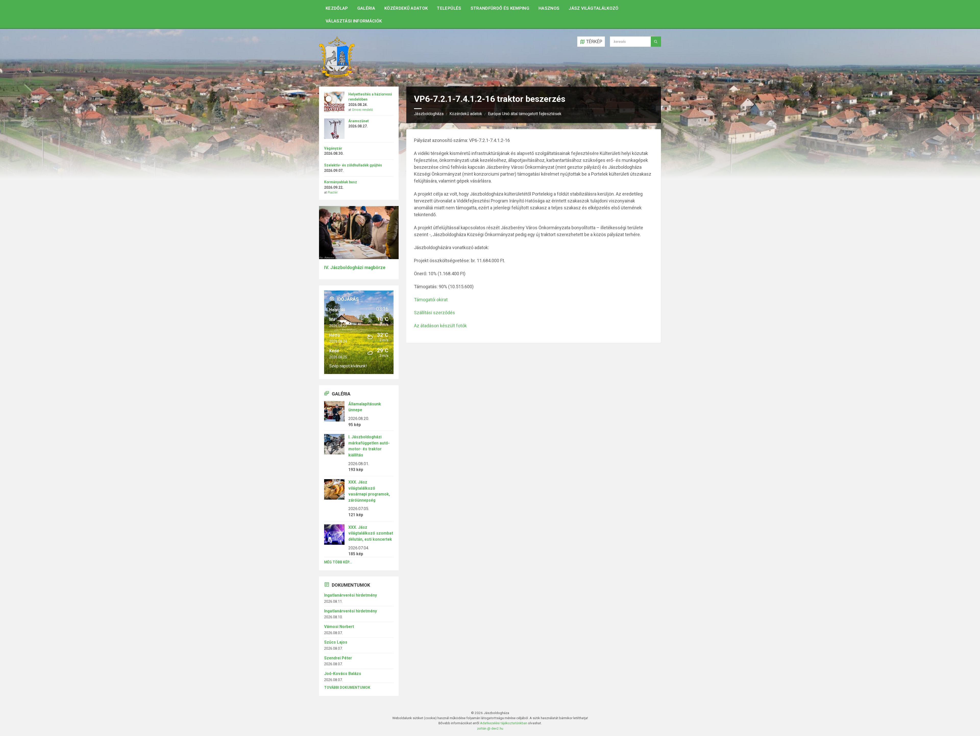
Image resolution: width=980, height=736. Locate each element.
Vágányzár (333, 148)
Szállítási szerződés (434, 312)
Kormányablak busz (340, 182)
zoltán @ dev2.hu (490, 728)
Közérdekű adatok (465, 113)
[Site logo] (337, 76)
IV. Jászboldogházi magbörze (354, 267)
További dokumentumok (347, 687)
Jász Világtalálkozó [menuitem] (593, 8)
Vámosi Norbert (339, 626)
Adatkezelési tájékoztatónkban (503, 723)
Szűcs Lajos (335, 642)
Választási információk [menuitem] (354, 20)
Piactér (333, 192)
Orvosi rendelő (362, 110)
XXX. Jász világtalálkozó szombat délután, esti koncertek (370, 533)
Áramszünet (358, 121)
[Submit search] (656, 42)
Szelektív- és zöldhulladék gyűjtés (353, 165)
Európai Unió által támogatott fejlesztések (524, 113)
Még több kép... (338, 562)
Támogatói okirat (431, 299)
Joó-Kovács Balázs (342, 673)
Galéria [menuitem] (366, 8)
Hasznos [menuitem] (548, 8)
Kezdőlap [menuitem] (337, 8)
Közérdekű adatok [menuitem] (406, 8)
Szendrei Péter (338, 658)
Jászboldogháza (429, 113)
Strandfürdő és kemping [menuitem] (500, 8)
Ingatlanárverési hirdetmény (350, 595)
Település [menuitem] (449, 8)
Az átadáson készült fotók (440, 325)
